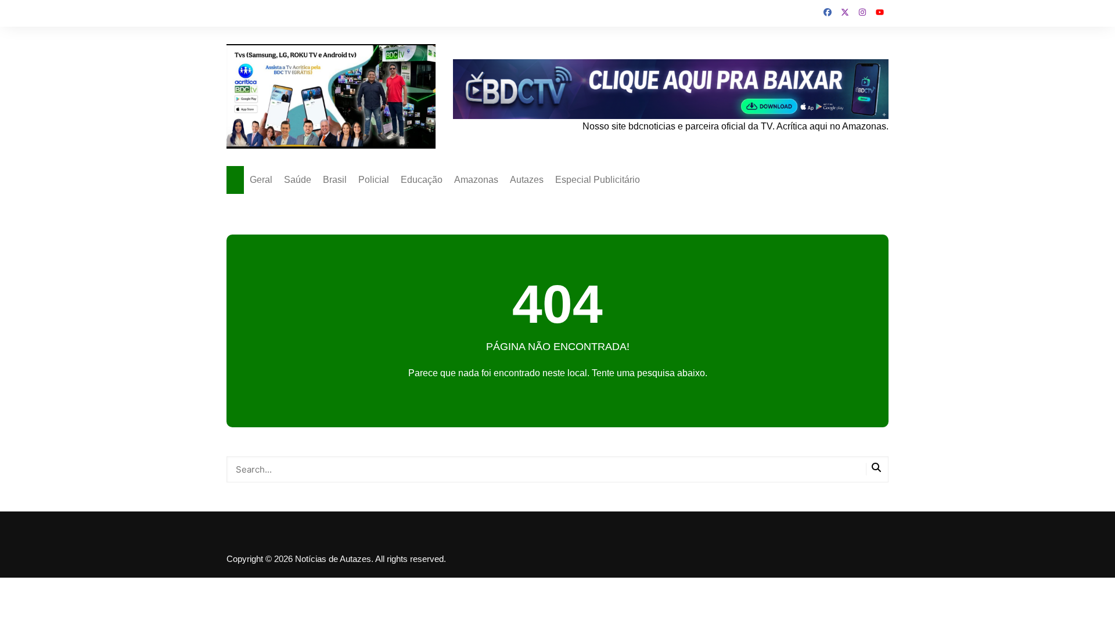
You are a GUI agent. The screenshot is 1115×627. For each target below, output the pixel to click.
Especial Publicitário (597, 180)
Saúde (297, 180)
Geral (261, 180)
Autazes (527, 180)
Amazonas (476, 180)
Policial (373, 180)
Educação (422, 180)
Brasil (335, 180)
